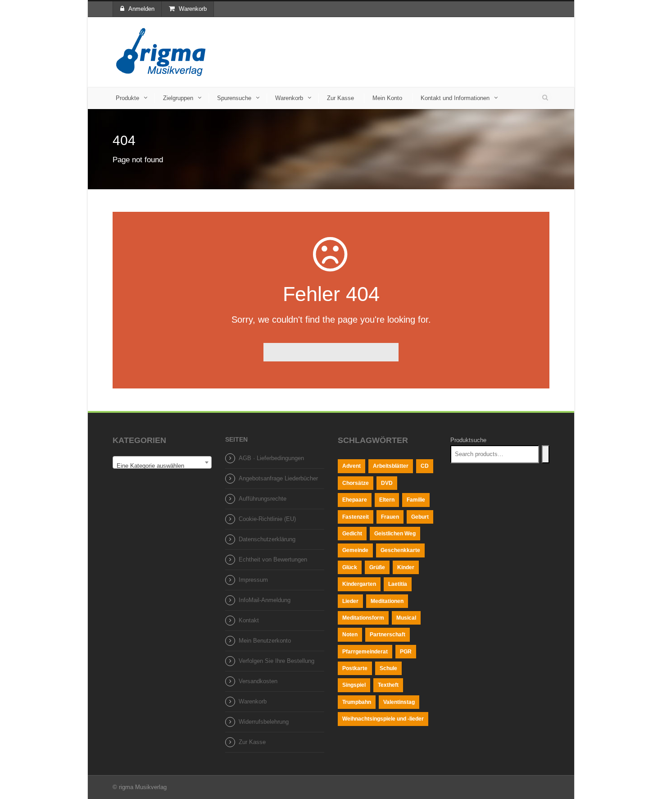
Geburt (420, 517)
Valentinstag (399, 702)
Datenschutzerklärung (267, 539)
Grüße (377, 567)
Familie (416, 500)
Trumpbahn (356, 702)
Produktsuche (468, 440)
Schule (388, 668)
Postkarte (354, 668)
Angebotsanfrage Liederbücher (278, 478)
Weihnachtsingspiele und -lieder (383, 719)
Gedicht (352, 533)
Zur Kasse (340, 98)
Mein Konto (387, 98)
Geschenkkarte (400, 550)
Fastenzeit (355, 517)
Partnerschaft (387, 634)
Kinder (405, 567)
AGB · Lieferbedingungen (271, 458)
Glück (349, 567)
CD (425, 466)
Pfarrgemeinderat (365, 651)
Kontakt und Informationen (455, 98)
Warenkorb (193, 8)
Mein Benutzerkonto (265, 640)
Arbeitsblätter (390, 466)
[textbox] (162, 466)
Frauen (390, 517)
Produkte (127, 98)
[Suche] (545, 454)
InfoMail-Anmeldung (264, 600)
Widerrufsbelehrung (264, 721)
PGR (406, 651)
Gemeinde (355, 550)
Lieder (350, 601)
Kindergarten (359, 584)
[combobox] (162, 462)
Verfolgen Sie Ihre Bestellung (276, 660)
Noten (350, 634)
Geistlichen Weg (395, 533)
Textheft (388, 685)
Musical (406, 618)
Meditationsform (363, 618)
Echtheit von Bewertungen (273, 559)
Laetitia (397, 584)
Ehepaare (354, 500)
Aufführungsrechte (262, 498)
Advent (351, 466)
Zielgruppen (178, 98)
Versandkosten (258, 681)
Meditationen (387, 601)
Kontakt (249, 620)
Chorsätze (355, 483)
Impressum (253, 579)
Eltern (386, 500)
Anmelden (141, 8)
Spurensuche (234, 98)
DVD (387, 483)
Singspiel (354, 685)
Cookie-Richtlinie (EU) (267, 519)
